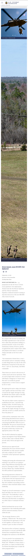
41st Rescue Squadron (8, 553)
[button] (2, 3)
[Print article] (3, 272)
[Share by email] (6, 272)
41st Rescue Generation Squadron (18, 553)
